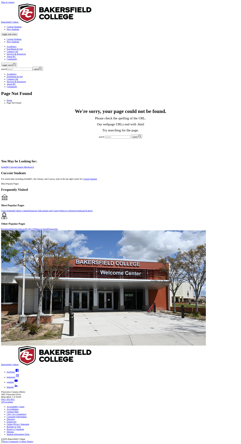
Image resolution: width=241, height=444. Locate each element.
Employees (11, 422)
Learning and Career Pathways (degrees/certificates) (63, 211)
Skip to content (7, 2)
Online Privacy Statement (18, 424)
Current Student (90, 179)
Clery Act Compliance (16, 414)
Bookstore (5, 229)
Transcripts (53, 229)
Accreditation (13, 409)
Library (89, 211)
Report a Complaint (15, 429)
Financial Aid (35, 211)
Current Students (14, 27)
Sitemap (10, 432)
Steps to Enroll (41, 229)
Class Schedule (8, 211)
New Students (13, 29)
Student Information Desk (18, 434)
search (4, 69)
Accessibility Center (15, 407)
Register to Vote (14, 427)
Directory (14, 229)
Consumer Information (17, 417)
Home (9, 100)
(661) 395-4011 (8, 399)
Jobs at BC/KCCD (27, 229)
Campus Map (13, 412)
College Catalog (22, 211)
